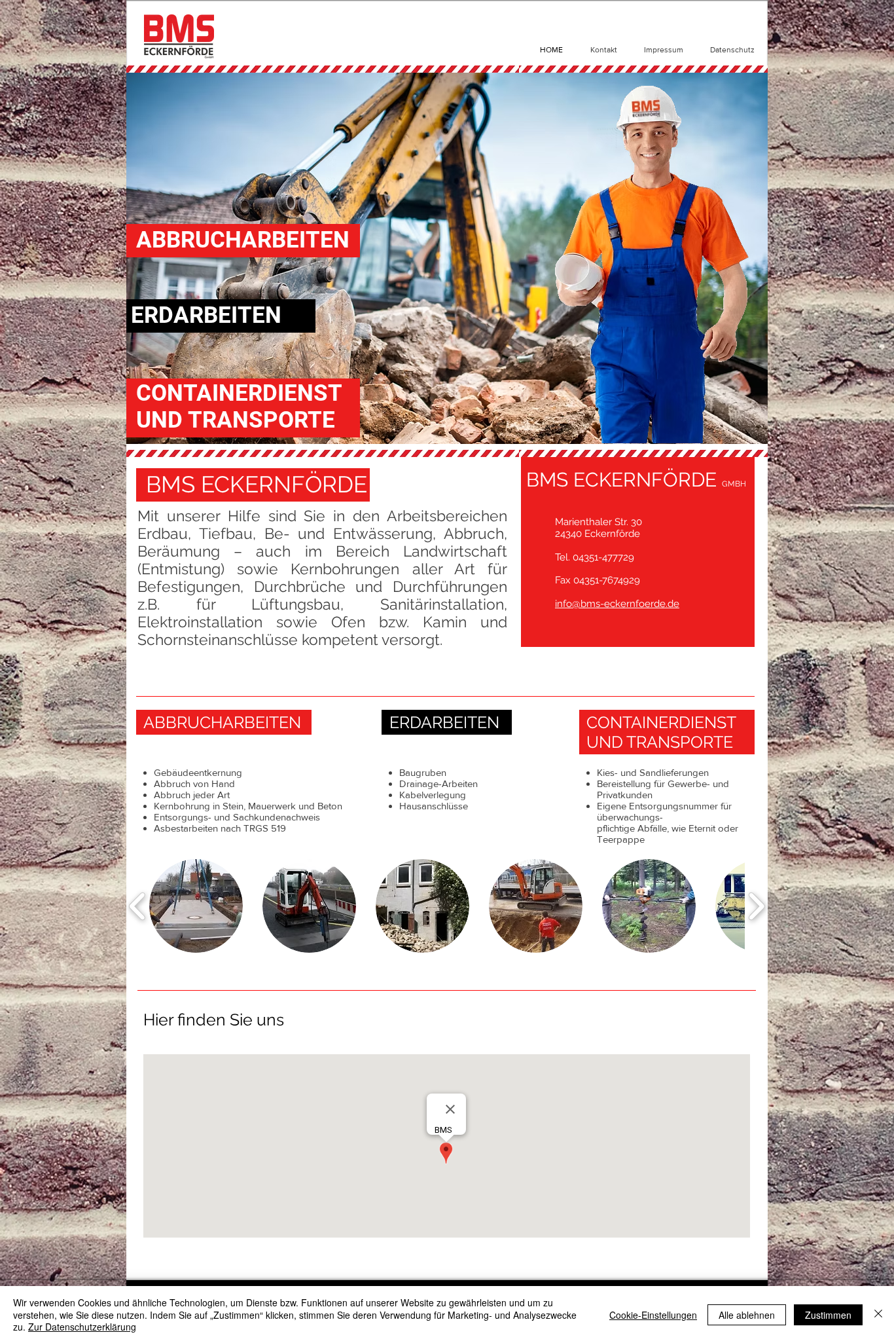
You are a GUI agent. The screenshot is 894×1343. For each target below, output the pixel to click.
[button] (196, 906)
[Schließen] (878, 1315)
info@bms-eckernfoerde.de (617, 604)
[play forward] (756, 906)
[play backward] (137, 906)
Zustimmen (828, 1314)
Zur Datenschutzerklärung (82, 1326)
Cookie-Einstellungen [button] (653, 1314)
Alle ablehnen (747, 1314)
